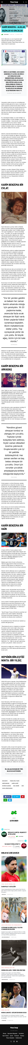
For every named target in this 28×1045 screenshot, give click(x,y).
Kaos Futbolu (5, 846)
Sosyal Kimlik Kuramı (6, 392)
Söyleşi (22, 1035)
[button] (2, 2)
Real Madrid (12, 711)
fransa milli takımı (14, 780)
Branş (4, 1033)
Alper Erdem (14, 821)
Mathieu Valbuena (12, 556)
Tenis (13, 967)
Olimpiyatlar (6, 967)
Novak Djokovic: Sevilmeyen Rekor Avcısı (14, 1012)
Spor (13, 22)
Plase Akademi (10, 1038)
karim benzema (5, 783)
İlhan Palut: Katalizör (8, 886)
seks (8, 563)
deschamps (5, 780)
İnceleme (13, 836)
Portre (8, 22)
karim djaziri (15, 783)
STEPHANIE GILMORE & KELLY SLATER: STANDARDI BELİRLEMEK (12, 928)
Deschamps (12, 606)
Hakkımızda (19, 1038)
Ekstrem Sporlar (7, 924)
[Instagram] (14, 1041)
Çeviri (2, 924)
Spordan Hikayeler (20, 22)
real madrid (16, 785)
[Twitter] (11, 1041)
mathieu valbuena (6, 785)
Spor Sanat (6, 1035)
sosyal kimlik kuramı (7, 788)
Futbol (3, 22)
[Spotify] (17, 1041)
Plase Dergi (14, 2)
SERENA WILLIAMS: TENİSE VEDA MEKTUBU (13, 970)
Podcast (10, 846)
